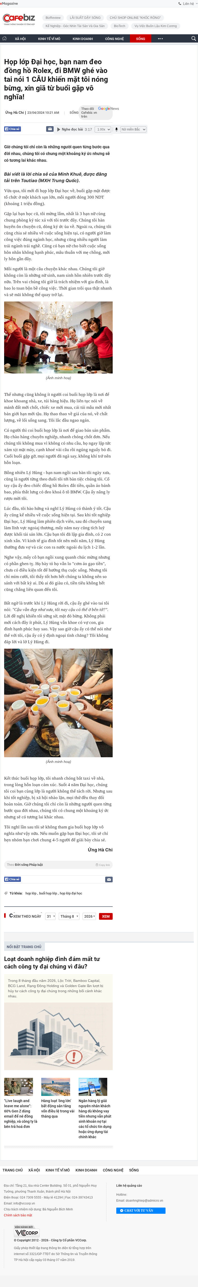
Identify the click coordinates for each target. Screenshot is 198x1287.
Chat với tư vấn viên (139, 1211)
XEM (106, 916)
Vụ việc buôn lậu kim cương (156, 26)
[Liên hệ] (50, 129)
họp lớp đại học (71, 893)
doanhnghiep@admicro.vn (144, 1200)
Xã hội (34, 1170)
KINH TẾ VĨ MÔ (49, 39)
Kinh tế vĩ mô (58, 1170)
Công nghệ (113, 1170)
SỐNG (140, 39)
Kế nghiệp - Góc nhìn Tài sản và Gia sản (75, 26)
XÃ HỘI (20, 39)
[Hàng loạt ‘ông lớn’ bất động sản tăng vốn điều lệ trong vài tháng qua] (58, 1087)
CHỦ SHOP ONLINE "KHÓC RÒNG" (135, 18)
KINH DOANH (83, 39)
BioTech (119, 26)
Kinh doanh (86, 1170)
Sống (74, 113)
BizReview (53, 18)
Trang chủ (13, 1170)
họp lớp (31, 893)
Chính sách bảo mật (18, 1215)
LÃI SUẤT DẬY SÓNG (85, 18)
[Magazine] (9, 3)
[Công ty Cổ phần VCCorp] (27, 1231)
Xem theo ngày (27, 916)
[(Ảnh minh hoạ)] (58, 337)
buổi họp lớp (48, 893)
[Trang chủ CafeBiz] (4, 38)
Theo (58, 865)
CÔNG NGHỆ (114, 39)
